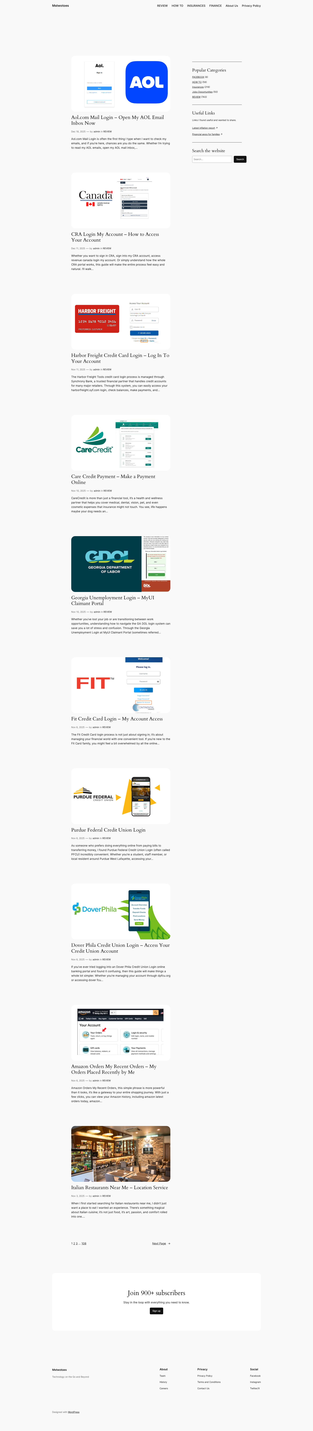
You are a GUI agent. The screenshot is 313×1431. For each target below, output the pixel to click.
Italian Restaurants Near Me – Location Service (119, 1188)
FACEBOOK (198, 77)
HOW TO (197, 82)
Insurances (198, 87)
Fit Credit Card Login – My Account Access (117, 719)
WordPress (73, 1412)
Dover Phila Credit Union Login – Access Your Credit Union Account (120, 948)
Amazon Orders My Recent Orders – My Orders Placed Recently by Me (113, 1069)
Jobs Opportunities (202, 91)
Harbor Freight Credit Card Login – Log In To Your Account (120, 358)
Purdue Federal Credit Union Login (108, 830)
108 (84, 1243)
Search (240, 159)
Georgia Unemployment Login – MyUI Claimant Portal (112, 601)
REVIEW (107, 131)
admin (97, 131)
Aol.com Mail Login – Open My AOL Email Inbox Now (117, 120)
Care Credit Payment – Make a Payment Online (113, 479)
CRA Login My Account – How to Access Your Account (115, 237)
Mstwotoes (60, 6)
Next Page (161, 1243)
